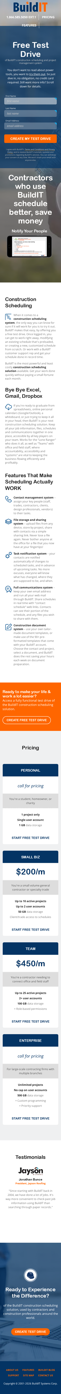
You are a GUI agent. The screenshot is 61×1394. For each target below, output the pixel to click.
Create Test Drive (30, 1332)
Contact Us (45, 1375)
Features (29, 25)
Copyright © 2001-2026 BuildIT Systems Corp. (30, 1383)
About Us (12, 1370)
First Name (11, 96)
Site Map (28, 1375)
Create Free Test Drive (27, 720)
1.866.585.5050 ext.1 (21, 17)
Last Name (11, 108)
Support (13, 1375)
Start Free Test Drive (30, 838)
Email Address (12, 120)
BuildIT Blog (46, 1370)
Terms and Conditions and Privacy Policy (31, 150)
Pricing (48, 17)
